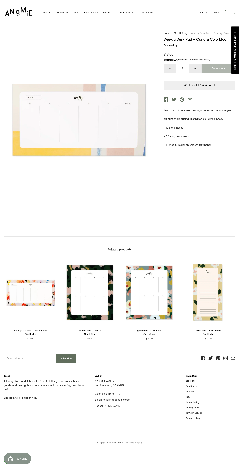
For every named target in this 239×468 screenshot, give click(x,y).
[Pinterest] (218, 358)
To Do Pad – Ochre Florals (208, 330)
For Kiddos (90, 12)
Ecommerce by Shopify (132, 442)
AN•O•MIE (191, 381)
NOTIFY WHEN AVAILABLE (199, 85)
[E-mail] (233, 358)
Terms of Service (194, 413)
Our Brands (191, 386)
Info (105, 12)
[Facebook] (203, 358)
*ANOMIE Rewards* (125, 12)
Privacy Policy (193, 407)
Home (167, 33)
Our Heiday (180, 33)
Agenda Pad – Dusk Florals (149, 330)
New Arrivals (61, 12)
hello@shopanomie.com (116, 399)
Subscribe (66, 358)
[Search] (233, 13)
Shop (45, 12)
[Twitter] (210, 358)
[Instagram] (225, 358)
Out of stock (218, 68)
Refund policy (193, 418)
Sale (76, 12)
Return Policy (192, 402)
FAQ (188, 397)
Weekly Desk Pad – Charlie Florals (30, 330)
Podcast (190, 391)
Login (216, 12)
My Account (147, 12)
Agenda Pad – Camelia (89, 330)
